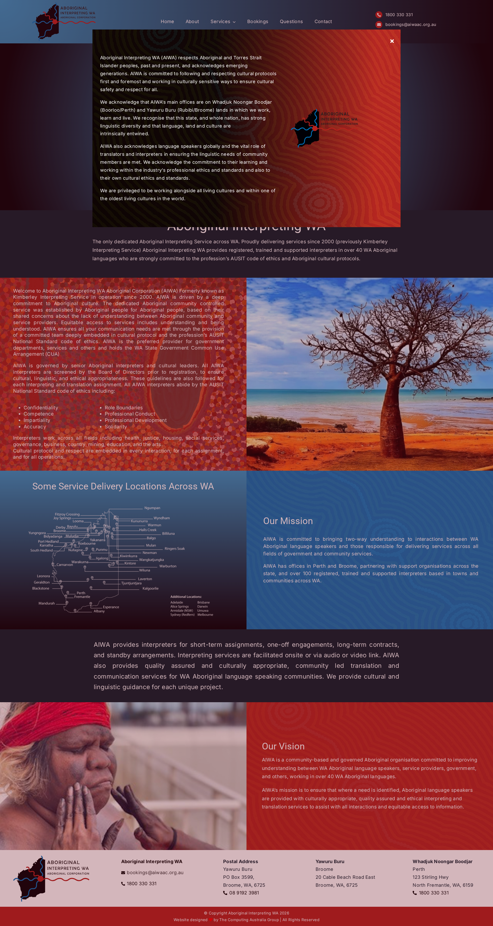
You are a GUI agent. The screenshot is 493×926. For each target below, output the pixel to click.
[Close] (392, 41)
